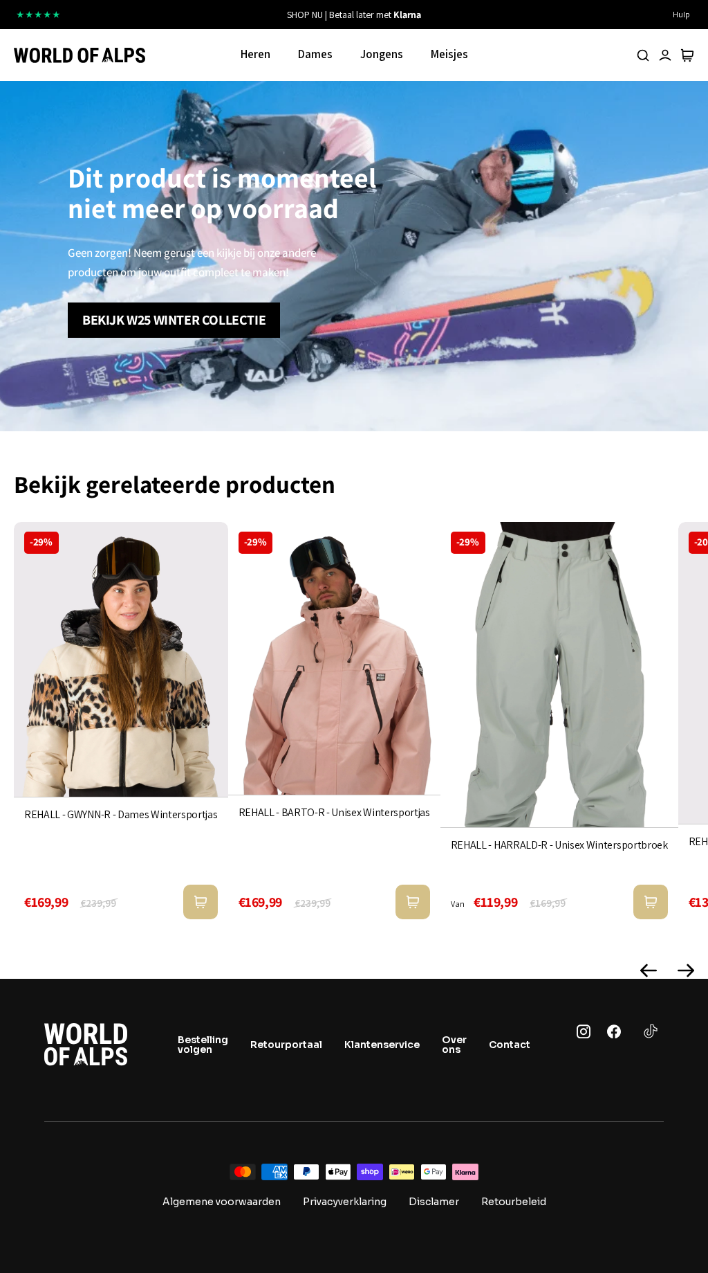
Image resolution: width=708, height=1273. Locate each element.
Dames (315, 54)
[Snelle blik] (200, 902)
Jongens (381, 54)
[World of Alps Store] (79, 55)
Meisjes (449, 54)
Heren (255, 54)
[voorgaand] (226, 14)
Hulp (681, 14)
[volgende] (481, 14)
